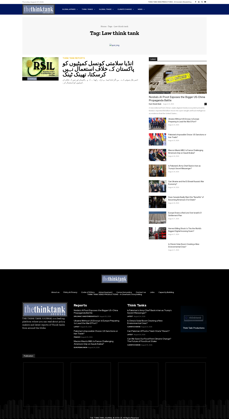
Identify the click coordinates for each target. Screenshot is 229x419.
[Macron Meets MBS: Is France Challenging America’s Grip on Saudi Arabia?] (157, 155)
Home (103, 26)
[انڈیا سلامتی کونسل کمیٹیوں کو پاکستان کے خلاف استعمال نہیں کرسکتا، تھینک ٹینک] (40, 69)
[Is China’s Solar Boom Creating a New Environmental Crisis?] (157, 249)
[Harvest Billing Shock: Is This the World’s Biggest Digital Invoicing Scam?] (157, 233)
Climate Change (133, 327)
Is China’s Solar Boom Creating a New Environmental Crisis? (144, 322)
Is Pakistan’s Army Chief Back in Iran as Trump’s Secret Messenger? (149, 311)
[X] (202, 2)
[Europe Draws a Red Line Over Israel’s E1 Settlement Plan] (157, 217)
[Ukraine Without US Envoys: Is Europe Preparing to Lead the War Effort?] (157, 124)
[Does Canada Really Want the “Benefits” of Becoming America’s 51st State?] (157, 202)
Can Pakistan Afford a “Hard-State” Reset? (148, 331)
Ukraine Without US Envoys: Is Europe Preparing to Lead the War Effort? (96, 322)
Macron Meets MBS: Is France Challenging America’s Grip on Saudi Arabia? (93, 342)
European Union (80, 347)
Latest (77, 327)
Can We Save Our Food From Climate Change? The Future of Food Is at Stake (149, 340)
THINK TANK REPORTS (74, 58)
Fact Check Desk (155, 104)
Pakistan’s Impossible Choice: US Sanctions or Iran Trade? (96, 332)
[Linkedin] (198, 2)
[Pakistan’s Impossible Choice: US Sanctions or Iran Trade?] (157, 139)
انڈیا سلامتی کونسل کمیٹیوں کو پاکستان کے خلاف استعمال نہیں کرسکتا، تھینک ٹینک (98, 69)
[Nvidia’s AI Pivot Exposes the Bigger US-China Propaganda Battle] (178, 79)
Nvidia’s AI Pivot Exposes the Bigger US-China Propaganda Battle (96, 311)
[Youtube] (205, 2)
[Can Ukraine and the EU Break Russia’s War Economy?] (157, 186)
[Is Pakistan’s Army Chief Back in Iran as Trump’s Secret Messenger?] (157, 170)
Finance (77, 337)
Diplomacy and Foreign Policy (160, 92)
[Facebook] (195, 2)
